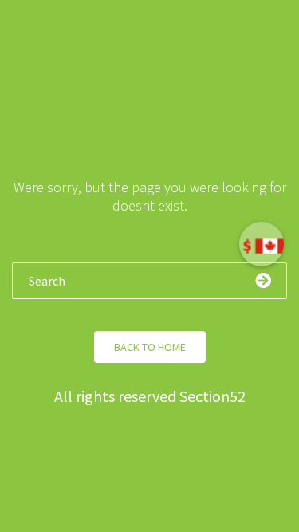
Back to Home (150, 347)
